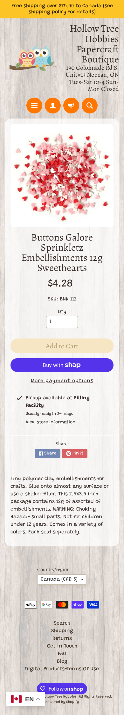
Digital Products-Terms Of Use (62, 669)
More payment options (62, 380)
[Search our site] (90, 105)
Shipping (62, 631)
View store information (50, 422)
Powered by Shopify (62, 702)
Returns (62, 638)
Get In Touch (62, 646)
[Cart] (71, 105)
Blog (62, 661)
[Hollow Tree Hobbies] (33, 58)
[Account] (53, 105)
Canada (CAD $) (59, 579)
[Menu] (34, 105)
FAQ (62, 653)
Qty (62, 311)
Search (62, 623)
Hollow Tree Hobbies (59, 697)
